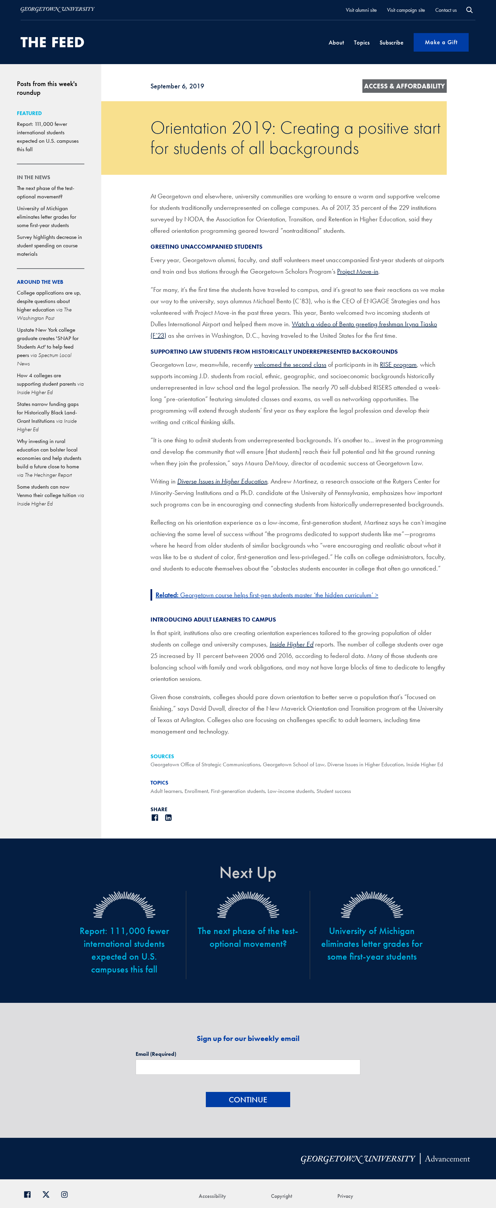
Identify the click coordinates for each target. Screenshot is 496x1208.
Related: (168, 595)
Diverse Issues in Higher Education (222, 481)
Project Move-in (357, 271)
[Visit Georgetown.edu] (58, 9)
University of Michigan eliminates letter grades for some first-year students (46, 216)
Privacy (345, 1196)
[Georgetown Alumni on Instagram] (67, 1194)
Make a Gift (441, 42)
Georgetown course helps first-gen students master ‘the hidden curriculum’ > (279, 595)
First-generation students (238, 791)
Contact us (446, 9)
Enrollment (196, 791)
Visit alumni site (361, 9)
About (336, 42)
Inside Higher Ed (291, 644)
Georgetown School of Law (294, 764)
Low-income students (291, 791)
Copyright (281, 1196)
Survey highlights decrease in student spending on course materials (49, 245)
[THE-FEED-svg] (52, 42)
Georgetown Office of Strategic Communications (205, 764)
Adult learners (166, 791)
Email (156, 1054)
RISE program (398, 364)
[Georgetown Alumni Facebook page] (29, 1194)
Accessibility (212, 1196)
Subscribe (392, 42)
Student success (333, 791)
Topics (361, 42)
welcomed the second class (290, 364)
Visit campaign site (406, 9)
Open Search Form (469, 10)
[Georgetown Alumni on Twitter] (48, 1194)
